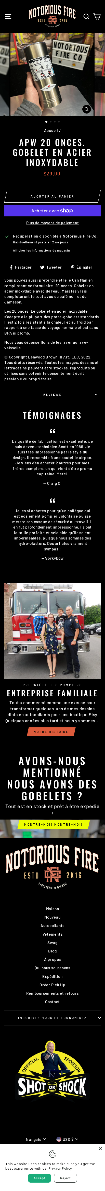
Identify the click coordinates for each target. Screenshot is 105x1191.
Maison (52, 908)
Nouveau (52, 917)
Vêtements (53, 934)
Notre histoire (51, 731)
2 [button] (51, 122)
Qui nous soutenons (52, 967)
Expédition (52, 976)
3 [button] (55, 122)
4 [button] (59, 122)
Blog (52, 951)
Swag (52, 942)
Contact (52, 1001)
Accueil (51, 130)
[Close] (100, 1148)
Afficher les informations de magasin (41, 250)
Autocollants (52, 925)
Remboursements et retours (52, 993)
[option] (52, 74)
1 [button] (46, 122)
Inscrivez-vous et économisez (52, 1017)
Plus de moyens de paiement (52, 222)
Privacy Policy (60, 1168)
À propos (52, 959)
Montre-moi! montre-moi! (53, 824)
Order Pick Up (52, 984)
